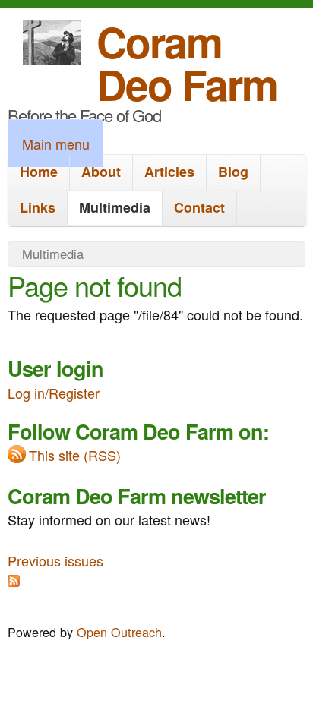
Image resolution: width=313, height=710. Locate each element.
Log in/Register (54, 392)
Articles (169, 171)
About (101, 171)
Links (37, 207)
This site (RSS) (75, 455)
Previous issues (55, 560)
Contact (199, 207)
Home (39, 171)
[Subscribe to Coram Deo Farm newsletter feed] (14, 581)
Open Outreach (119, 632)
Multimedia (114, 207)
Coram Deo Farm (186, 62)
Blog (233, 171)
